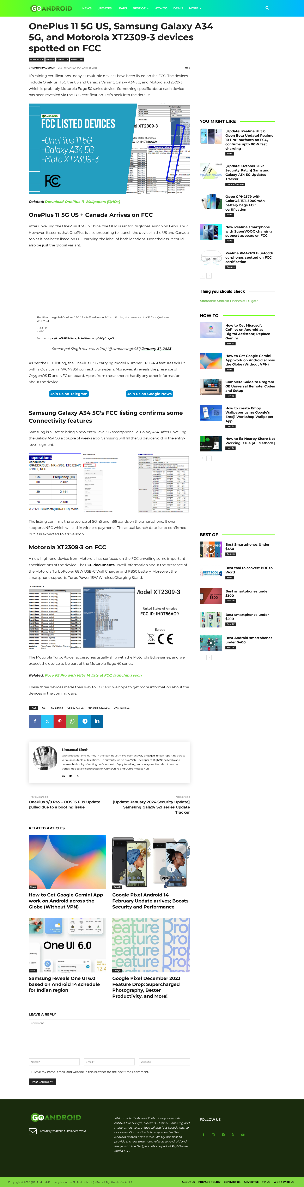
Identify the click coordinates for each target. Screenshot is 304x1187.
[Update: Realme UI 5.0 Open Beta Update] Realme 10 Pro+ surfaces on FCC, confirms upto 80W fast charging (249, 139)
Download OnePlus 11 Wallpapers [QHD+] (82, 202)
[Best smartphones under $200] (211, 620)
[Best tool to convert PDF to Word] (211, 573)
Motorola (37, 59)
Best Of (231, 600)
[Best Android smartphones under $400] (211, 643)
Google (117, 887)
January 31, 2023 (156, 349)
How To (230, 343)
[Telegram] (84, 721)
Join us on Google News (149, 394)
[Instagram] (213, 1135)
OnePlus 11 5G (121, 707)
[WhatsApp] (72, 721)
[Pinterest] (60, 721)
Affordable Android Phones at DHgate (229, 301)
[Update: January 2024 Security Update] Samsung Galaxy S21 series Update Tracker (151, 807)
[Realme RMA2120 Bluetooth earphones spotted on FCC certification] (211, 258)
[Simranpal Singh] (45, 762)
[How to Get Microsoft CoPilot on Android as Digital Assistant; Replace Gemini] (211, 330)
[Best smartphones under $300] (211, 596)
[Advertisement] (109, 280)
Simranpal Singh (43, 67)
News (50, 59)
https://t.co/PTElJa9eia (61, 338)
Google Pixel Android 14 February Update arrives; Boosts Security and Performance (150, 901)
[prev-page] (202, 276)
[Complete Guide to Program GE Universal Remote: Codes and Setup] (211, 387)
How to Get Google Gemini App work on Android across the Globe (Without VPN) (66, 901)
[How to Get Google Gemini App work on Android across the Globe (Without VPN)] (67, 862)
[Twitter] (47, 721)
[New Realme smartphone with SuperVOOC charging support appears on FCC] (211, 232)
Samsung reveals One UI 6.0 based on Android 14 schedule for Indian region (64, 984)
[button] (267, 8)
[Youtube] (243, 1135)
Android (231, 554)
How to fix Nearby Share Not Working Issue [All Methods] (250, 441)
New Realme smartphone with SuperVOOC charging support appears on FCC (248, 231)
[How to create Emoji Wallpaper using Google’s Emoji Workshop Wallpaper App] (211, 413)
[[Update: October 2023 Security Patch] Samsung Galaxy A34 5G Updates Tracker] (211, 171)
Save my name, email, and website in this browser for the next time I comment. (91, 1072)
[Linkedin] (97, 721)
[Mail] (70, 775)
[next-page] (209, 276)
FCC (43, 707)
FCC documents (100, 565)
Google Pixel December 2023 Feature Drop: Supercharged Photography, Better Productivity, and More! (146, 987)
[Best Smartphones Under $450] (211, 549)
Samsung (77, 59)
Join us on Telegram (68, 394)
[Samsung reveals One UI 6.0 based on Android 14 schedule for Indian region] (67, 945)
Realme (231, 267)
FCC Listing (56, 707)
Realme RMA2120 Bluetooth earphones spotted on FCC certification (249, 257)
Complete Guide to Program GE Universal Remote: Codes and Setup (250, 386)
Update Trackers (235, 184)
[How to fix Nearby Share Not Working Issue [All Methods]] (211, 444)
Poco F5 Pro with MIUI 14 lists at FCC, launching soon (93, 675)
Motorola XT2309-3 (99, 707)
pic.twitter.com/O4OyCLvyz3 (95, 338)
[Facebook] (35, 721)
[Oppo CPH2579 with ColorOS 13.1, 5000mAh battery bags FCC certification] (211, 202)
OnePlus (62, 59)
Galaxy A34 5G (75, 707)
